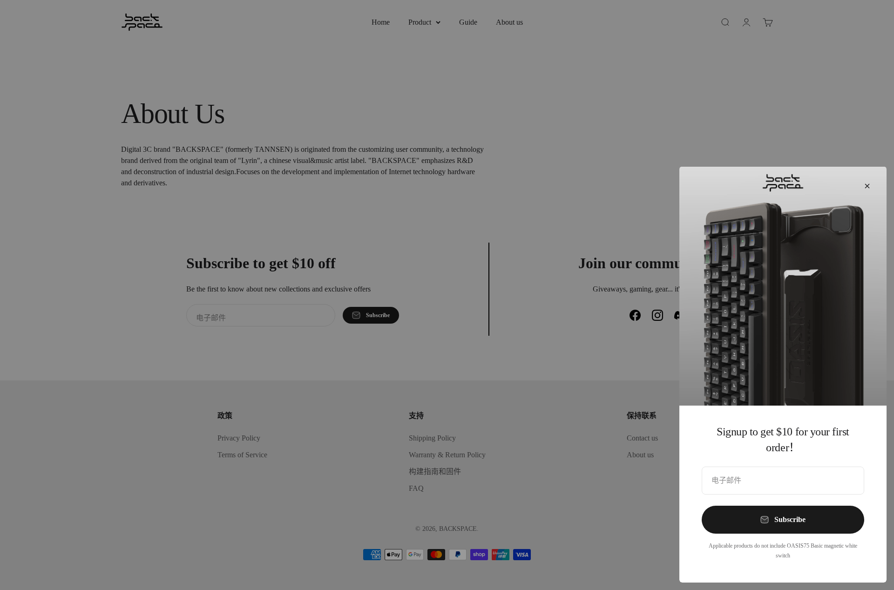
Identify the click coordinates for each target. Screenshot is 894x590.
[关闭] (867, 186)
